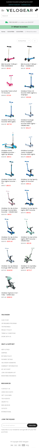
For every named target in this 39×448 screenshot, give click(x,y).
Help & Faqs (5, 349)
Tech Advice (5, 399)
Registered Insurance (8, 376)
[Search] (36, 16)
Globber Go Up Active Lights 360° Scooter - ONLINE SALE (29, 239)
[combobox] (19, 16)
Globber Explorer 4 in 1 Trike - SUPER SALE (9, 294)
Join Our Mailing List (8, 372)
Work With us (6, 336)
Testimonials (5, 327)
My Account (5, 369)
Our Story (5, 320)
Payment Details (7, 359)
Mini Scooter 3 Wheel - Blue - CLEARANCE (29, 65)
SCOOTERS (10, 32)
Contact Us (5, 389)
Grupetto (4, 402)
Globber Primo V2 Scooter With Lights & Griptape (29, 93)
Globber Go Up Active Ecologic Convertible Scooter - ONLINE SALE (9, 210)
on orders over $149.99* (21, 22)
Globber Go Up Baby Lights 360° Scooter (28, 267)
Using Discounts (7, 392)
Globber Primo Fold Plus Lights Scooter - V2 (9, 181)
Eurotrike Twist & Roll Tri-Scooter (9, 92)
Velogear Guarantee (8, 363)
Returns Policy (6, 356)
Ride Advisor (5, 405)
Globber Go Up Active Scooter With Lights (9, 238)
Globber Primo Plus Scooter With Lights (8, 121)
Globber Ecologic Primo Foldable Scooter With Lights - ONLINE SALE (28, 122)
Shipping (4, 353)
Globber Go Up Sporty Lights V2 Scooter (29, 180)
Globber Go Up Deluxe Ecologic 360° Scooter (9, 267)
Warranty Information (9, 366)
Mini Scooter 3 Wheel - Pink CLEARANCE (9, 65)
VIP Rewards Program (9, 323)
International (6, 412)
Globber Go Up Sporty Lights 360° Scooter (29, 209)
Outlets (4, 408)
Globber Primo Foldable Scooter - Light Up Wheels (8, 152)
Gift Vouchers (6, 395)
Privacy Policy (6, 330)
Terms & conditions (8, 333)
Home (3, 32)
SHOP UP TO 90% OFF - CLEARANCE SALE (19, 5)
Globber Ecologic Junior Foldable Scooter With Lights (28, 152)
